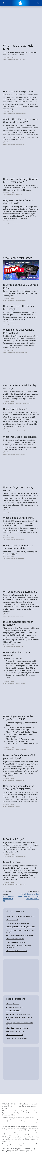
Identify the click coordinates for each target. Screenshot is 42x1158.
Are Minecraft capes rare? (14, 1007)
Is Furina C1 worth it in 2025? (15, 942)
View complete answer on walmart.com (13, 559)
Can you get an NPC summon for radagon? (20, 916)
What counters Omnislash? (15, 939)
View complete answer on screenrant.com (14, 884)
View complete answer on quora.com (13, 223)
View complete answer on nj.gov (12, 324)
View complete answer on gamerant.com (14, 616)
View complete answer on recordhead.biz (14, 683)
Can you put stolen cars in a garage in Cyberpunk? (18, 946)
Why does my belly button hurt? (16, 951)
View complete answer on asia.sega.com (14, 59)
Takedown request (9, 57)
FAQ (31, 1151)
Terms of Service (19, 1151)
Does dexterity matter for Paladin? (17, 923)
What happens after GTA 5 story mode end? (20, 927)
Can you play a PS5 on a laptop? (16, 1038)
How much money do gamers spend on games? (19, 1018)
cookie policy (9, 1146)
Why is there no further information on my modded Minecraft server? (28, 896)
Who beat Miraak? (12, 920)
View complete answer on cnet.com (12, 194)
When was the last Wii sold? (15, 1031)
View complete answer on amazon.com (13, 540)
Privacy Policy (6, 1151)
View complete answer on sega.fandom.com (15, 352)
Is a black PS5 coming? (13, 1011)
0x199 (16, 1106)
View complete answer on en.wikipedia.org (14, 113)
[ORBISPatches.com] (20, 3)
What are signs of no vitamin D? (8, 898)
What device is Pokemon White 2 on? (18, 1014)
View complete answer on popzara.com (13, 780)
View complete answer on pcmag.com (13, 144)
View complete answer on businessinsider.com (15, 431)
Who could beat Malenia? (14, 1035)
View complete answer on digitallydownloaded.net (16, 403)
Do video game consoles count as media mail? (19, 1024)
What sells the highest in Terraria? (17, 1028)
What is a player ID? (12, 1004)
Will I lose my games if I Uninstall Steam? (19, 935)
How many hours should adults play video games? (20, 931)
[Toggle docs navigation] (3, 3)
